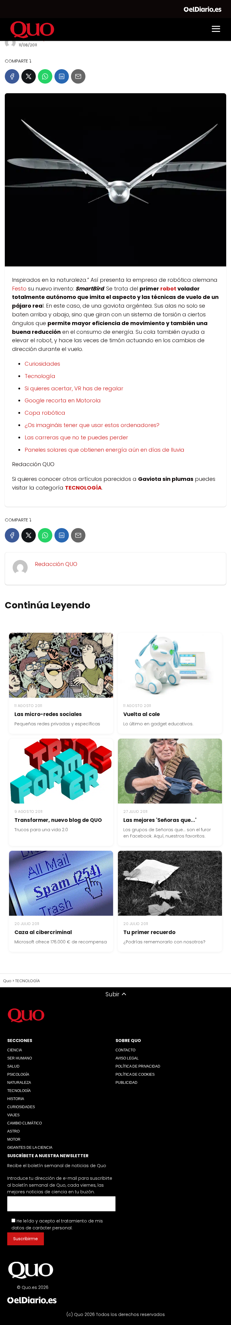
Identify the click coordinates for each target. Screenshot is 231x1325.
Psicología (18, 1074)
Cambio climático (24, 1123)
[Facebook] (12, 76)
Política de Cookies (135, 1074)
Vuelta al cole (141, 714)
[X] (28, 76)
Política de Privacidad (138, 1066)
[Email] (78, 76)
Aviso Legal (127, 1058)
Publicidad (126, 1083)
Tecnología (40, 376)
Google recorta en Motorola (63, 400)
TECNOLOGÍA (19, 1091)
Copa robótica (45, 413)
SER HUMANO (19, 1058)
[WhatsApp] (45, 76)
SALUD (13, 1066)
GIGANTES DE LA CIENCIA (29, 1147)
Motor (13, 1139)
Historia (15, 1099)
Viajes (13, 1115)
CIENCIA (14, 1050)
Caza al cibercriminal (43, 932)
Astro (13, 1131)
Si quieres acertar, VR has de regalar (74, 388)
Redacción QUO (56, 564)
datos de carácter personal (41, 1228)
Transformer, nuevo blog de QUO (58, 820)
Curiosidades (42, 363)
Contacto (125, 1050)
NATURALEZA (19, 1083)
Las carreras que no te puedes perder (76, 437)
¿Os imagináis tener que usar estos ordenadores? (92, 425)
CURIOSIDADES (21, 1107)
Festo (19, 288)
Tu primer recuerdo (149, 932)
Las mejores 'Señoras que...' (159, 820)
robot (168, 288)
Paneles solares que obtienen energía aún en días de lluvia (104, 449)
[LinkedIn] (61, 76)
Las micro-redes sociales (48, 714)
